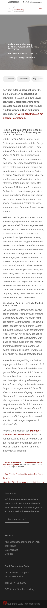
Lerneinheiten (24, 79)
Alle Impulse (9, 79)
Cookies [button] (9, 554)
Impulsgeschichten (25, 57)
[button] (4, 603)
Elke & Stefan (20, 53)
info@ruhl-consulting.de (25, 589)
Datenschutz (11, 550)
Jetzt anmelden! (17, 519)
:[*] (25, 134)
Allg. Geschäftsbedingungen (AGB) (23, 542)
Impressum (10, 546)
